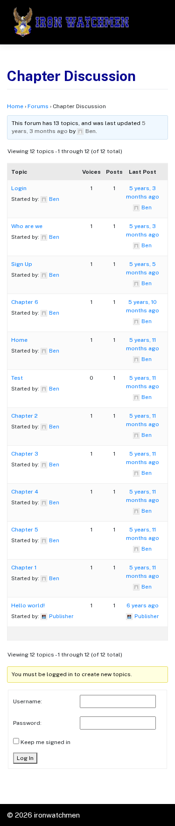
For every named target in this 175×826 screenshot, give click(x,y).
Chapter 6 (24, 302)
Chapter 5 (24, 529)
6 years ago (142, 605)
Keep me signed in (45, 742)
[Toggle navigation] (153, 22)
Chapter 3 (24, 453)
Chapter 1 (23, 567)
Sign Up (21, 264)
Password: (27, 723)
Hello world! (28, 605)
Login (19, 188)
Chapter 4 (24, 491)
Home (15, 106)
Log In (25, 758)
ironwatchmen (57, 815)
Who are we (26, 226)
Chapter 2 (24, 416)
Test (17, 378)
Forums (38, 106)
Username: (27, 701)
